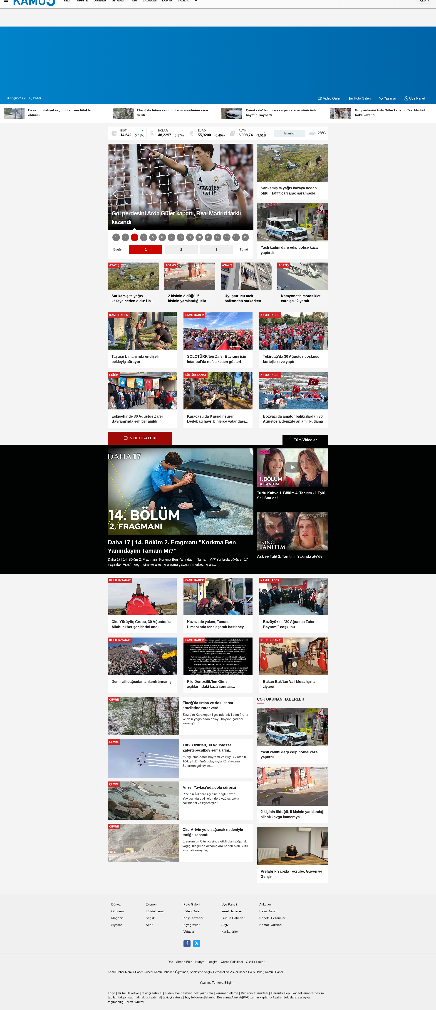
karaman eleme (227, 993)
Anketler (265, 904)
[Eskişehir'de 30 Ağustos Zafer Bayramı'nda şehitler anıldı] (142, 390)
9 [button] (190, 237)
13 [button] (227, 237)
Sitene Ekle (184, 962)
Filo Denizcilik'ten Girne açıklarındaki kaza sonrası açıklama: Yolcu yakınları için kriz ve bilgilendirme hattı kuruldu (218, 684)
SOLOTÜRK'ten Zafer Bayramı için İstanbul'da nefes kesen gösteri (216, 359)
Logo (111, 993)
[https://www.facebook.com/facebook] (186, 943)
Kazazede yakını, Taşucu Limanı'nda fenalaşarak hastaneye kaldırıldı (216, 625)
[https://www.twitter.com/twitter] (196, 943)
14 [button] (236, 237)
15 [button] (245, 237)
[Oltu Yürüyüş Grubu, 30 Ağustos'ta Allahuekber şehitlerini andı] (142, 596)
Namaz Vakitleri (270, 925)
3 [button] (135, 237)
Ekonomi (152, 904)
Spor (149, 925)
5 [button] (153, 237)
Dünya (116, 904)
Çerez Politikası (232, 962)
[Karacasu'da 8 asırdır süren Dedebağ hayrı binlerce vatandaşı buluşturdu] (217, 390)
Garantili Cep (280, 993)
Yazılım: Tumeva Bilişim (216, 982)
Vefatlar (188, 931)
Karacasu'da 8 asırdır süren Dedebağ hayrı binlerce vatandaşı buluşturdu (216, 419)
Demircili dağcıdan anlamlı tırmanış (141, 682)
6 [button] (162, 237)
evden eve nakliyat (178, 993)
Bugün (118, 249)
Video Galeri (331, 98)
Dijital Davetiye (128, 993)
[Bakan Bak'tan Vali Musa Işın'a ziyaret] (293, 656)
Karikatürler (229, 931)
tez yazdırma (203, 993)
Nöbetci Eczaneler (272, 918)
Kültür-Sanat (155, 911)
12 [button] (217, 237)
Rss (170, 962)
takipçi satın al (152, 993)
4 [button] (144, 237)
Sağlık (150, 918)
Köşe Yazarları (193, 918)
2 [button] (125, 237)
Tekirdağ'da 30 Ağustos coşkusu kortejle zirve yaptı (291, 359)
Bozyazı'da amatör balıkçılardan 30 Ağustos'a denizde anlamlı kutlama (293, 418)
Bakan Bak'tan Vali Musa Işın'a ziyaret (289, 684)
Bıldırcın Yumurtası (254, 993)
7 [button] (171, 237)
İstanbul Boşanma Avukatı (223, 997)
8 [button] (181, 237)
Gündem (117, 911)
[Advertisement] (218, 58)
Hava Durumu (269, 911)
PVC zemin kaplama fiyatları (263, 997)
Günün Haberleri (233, 918)
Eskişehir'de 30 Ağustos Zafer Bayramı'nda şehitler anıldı (137, 418)
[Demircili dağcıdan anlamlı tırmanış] (142, 656)
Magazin (117, 918)
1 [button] (116, 237)
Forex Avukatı (134, 1002)
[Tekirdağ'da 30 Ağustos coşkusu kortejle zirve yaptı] (293, 331)
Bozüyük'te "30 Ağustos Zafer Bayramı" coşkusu (289, 624)
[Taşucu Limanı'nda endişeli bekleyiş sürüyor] (142, 331)
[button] (246, 194)
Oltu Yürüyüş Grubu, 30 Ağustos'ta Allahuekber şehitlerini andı (141, 624)
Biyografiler (191, 925)
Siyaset (116, 925)
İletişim (213, 962)
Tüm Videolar (305, 440)
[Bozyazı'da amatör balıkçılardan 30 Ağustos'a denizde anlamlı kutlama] (293, 390)
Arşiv (224, 925)
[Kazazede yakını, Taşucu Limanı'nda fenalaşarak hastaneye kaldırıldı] (217, 596)
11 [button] (208, 237)
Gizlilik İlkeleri (255, 962)
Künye (199, 962)
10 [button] (199, 237)
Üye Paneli (416, 98)
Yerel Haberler (231, 911)
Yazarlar (389, 98)
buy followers (194, 997)
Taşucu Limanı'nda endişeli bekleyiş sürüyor (135, 359)
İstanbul (289, 133)
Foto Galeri (362, 98)
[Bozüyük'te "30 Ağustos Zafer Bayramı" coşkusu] (293, 596)
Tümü (244, 249)
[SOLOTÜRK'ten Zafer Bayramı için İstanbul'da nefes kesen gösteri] (217, 331)
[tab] (140, 438)
